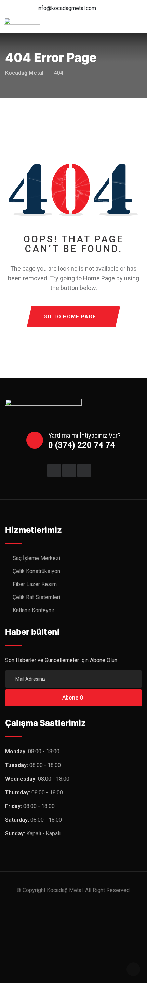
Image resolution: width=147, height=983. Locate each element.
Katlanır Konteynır (33, 610)
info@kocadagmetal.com (66, 8)
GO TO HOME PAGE (69, 317)
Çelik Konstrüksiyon (36, 571)
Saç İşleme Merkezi (36, 558)
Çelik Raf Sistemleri (36, 597)
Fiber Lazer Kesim (35, 584)
